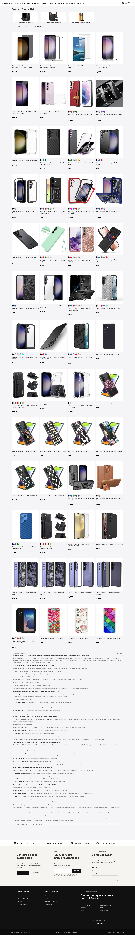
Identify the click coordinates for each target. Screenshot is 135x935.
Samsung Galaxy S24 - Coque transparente (80, 592)
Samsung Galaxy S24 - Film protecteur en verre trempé (81, 66)
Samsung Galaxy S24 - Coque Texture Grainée (25, 308)
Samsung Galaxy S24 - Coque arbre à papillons (109, 403)
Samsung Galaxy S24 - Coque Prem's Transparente (51, 112)
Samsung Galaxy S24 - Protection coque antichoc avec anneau (107, 212)
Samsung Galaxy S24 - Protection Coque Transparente (52, 403)
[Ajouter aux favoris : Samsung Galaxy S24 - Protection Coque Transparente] (64, 370)
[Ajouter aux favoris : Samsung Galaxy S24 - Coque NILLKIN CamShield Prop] (36, 511)
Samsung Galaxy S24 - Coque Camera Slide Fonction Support (52, 212)
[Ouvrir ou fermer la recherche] (123, 3)
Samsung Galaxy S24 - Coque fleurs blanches (25, 495)
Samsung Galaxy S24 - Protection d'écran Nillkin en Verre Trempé (24, 112)
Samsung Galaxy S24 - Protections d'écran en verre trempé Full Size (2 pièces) (53, 66)
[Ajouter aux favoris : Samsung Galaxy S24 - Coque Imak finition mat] (120, 511)
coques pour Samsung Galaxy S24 (24, 694)
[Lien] (15, 843)
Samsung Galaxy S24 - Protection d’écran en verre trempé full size (108, 66)
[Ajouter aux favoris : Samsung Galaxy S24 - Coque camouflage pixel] (36, 560)
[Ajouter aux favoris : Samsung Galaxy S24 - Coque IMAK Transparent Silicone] (92, 511)
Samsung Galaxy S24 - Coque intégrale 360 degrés (80, 163)
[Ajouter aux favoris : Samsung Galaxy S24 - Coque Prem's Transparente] (64, 79)
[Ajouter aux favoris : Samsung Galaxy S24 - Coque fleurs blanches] (36, 463)
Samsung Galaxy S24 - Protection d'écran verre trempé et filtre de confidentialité (24, 66)
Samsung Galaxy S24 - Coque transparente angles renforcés (24, 161)
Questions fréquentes (23, 898)
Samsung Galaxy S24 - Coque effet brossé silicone (108, 163)
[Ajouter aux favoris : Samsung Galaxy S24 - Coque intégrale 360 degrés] (92, 127)
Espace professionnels (51, 901)
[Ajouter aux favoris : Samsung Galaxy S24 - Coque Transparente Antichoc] (36, 321)
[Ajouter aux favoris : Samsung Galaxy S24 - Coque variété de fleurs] (120, 419)
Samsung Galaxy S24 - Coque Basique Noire (108, 354)
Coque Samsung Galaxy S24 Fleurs (78, 638)
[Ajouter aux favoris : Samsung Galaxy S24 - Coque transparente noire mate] (120, 560)
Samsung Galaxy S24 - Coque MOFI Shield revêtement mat (52, 358)
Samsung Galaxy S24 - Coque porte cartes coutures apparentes (80, 115)
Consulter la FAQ (36, 872)
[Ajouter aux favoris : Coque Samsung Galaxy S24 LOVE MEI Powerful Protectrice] (36, 605)
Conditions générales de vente (63, 932)
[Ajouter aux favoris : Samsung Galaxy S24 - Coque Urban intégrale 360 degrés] (92, 176)
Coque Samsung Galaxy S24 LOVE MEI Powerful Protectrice (23, 642)
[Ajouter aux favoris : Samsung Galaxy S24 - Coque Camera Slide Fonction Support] (64, 176)
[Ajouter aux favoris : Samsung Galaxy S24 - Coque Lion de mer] (64, 463)
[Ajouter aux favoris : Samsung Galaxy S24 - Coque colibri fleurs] (36, 419)
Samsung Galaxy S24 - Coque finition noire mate (24, 258)
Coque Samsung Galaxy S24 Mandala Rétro (52, 638)
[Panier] (132, 3)
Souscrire (76, 870)
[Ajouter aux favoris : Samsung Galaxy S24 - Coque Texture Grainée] (36, 273)
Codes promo (48, 904)
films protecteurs (74, 745)
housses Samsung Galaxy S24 (52, 719)
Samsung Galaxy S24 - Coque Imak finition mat (109, 544)
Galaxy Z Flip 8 (85, 910)
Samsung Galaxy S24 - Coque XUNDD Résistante (51, 306)
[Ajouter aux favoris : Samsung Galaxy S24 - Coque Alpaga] (92, 419)
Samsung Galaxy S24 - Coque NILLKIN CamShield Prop (23, 547)
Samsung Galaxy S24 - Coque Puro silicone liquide (52, 260)
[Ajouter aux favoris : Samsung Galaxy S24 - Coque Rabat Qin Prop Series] (120, 463)
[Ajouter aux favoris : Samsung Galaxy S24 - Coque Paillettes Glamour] (92, 224)
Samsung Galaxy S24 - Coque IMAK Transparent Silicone (78, 545)
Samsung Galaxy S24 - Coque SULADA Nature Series (109, 115)
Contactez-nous (57, 843)
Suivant (120, 653)
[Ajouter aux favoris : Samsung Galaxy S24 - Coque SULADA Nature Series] (120, 79)
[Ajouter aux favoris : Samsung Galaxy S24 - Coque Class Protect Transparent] (92, 370)
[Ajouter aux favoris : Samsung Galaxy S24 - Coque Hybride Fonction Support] (92, 273)
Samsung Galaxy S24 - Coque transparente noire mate (108, 593)
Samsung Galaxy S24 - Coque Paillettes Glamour (79, 260)
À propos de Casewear (51, 896)
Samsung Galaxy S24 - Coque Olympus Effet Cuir (108, 260)
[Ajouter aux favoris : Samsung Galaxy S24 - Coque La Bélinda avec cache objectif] (92, 463)
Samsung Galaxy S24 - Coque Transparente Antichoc (24, 358)
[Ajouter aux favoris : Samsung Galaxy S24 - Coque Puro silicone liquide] (64, 224)
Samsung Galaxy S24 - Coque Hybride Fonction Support (79, 309)
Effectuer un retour (23, 904)
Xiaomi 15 (102, 907)
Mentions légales (76, 932)
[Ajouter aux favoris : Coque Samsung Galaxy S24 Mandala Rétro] (64, 605)
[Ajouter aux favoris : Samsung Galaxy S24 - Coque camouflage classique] (64, 560)
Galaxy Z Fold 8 (104, 910)
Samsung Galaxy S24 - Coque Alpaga (78, 451)
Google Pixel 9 (85, 907)
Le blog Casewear (50, 898)
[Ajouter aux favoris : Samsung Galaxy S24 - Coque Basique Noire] (120, 321)
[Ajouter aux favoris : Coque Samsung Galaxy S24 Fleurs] (92, 605)
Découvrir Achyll (99, 923)
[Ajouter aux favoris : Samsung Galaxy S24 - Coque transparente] (92, 560)
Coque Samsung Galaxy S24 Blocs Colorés (108, 638)
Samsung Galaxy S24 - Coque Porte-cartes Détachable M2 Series (24, 406)
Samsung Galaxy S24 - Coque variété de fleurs (109, 451)
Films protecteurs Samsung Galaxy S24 (81, 22)
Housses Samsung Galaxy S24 (53, 22)
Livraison (20, 901)
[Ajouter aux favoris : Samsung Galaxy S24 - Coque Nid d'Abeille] (120, 273)
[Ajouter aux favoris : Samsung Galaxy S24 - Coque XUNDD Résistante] (64, 273)
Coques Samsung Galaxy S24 (25, 22)
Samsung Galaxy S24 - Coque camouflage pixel (24, 593)
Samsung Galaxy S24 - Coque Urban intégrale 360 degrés (81, 212)
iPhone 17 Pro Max (85, 905)
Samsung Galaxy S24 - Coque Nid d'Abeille (108, 308)
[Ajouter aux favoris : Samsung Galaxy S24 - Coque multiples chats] (64, 419)
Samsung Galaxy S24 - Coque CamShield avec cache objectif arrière (53, 163)
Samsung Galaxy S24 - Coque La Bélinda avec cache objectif (81, 499)
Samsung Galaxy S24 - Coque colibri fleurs (24, 451)
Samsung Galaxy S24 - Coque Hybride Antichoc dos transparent (23, 212)
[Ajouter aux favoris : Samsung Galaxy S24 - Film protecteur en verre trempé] (92, 33)
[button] (68, 111)
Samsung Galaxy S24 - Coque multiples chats (53, 451)
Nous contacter (23, 872)
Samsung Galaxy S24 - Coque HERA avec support (80, 358)
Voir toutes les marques (88, 914)
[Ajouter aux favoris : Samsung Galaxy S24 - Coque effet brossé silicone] (120, 127)
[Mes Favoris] (129, 3)
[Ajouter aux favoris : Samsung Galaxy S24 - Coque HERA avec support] (92, 321)
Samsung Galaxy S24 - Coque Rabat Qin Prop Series (109, 499)
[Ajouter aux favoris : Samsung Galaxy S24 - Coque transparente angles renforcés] (36, 127)
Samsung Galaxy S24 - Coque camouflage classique (52, 593)
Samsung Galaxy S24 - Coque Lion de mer (52, 495)
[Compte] (126, 3)
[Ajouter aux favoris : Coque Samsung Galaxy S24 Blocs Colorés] (120, 605)
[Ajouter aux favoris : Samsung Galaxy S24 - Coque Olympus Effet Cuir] (120, 224)
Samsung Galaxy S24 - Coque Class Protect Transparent (80, 406)
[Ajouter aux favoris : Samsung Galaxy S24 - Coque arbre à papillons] (120, 370)
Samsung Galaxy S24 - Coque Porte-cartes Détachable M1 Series (52, 547)
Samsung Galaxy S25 (105, 905)
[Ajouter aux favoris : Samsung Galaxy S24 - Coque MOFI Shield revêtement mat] (64, 321)
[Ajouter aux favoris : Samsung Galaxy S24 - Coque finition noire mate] (36, 224)
